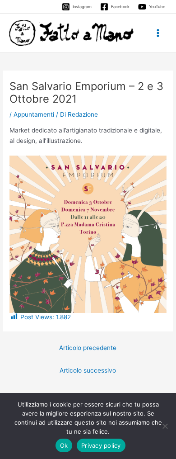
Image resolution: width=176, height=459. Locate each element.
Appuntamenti (34, 114)
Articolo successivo (88, 370)
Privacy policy (101, 445)
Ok (64, 445)
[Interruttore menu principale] (158, 33)
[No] (164, 426)
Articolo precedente (87, 347)
